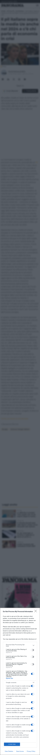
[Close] (36, 612)
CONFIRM (12, 744)
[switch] (32, 650)
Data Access (20, 751)
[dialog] (20, 681)
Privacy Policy (31, 751)
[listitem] (20, 645)
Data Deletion (9, 751)
